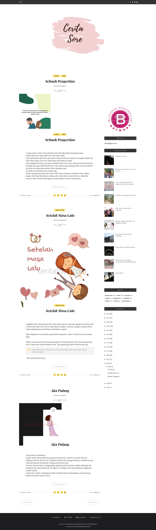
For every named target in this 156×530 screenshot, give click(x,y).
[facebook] (130, 2)
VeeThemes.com (92, 524)
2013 (108, 326)
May (109, 366)
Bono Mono (119, 273)
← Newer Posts (26, 502)
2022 (108, 363)
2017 (108, 343)
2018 (108, 347)
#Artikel (107, 301)
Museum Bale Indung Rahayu (125, 247)
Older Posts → (93, 502)
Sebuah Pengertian (60, 81)
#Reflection (59, 210)
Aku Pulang (60, 390)
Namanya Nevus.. (121, 156)
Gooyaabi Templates (83, 526)
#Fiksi (63, 76)
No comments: (95, 195)
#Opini (118, 295)
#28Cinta (116, 301)
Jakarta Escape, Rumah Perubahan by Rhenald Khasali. (125, 261)
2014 (108, 330)
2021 (108, 359)
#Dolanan (127, 295)
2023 (108, 383)
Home (20, 2)
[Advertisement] (120, 88)
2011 (108, 318)
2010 (108, 314)
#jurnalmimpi (125, 301)
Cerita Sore (74, 524)
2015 (108, 334)
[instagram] (135, 2)
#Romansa (127, 298)
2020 (108, 355)
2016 (108, 338)
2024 (108, 387)
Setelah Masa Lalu (60, 215)
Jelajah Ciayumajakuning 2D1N (125, 195)
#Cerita (56, 76)
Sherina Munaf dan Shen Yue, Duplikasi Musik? (125, 222)
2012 (108, 322)
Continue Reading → (60, 187)
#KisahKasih (116, 298)
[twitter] (133, 2)
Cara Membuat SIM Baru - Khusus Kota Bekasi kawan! (124, 183)
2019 (108, 351)
